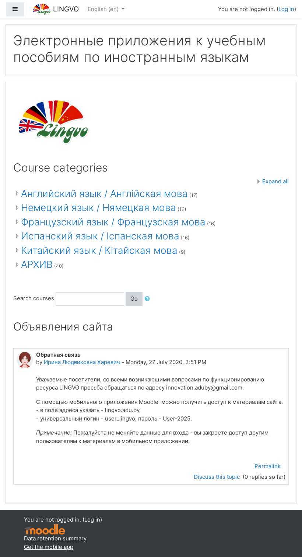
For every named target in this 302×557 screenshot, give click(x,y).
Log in (286, 9)
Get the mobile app (48, 546)
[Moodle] (44, 528)
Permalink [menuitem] (267, 466)
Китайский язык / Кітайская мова (99, 250)
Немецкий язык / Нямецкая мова (98, 207)
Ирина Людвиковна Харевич (82, 362)
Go (134, 298)
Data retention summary (55, 538)
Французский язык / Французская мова (113, 222)
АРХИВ (37, 264)
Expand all (275, 181)
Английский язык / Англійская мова (104, 193)
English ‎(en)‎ (104, 9)
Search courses (33, 298)
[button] (149, 299)
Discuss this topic (217, 476)
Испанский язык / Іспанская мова (100, 236)
